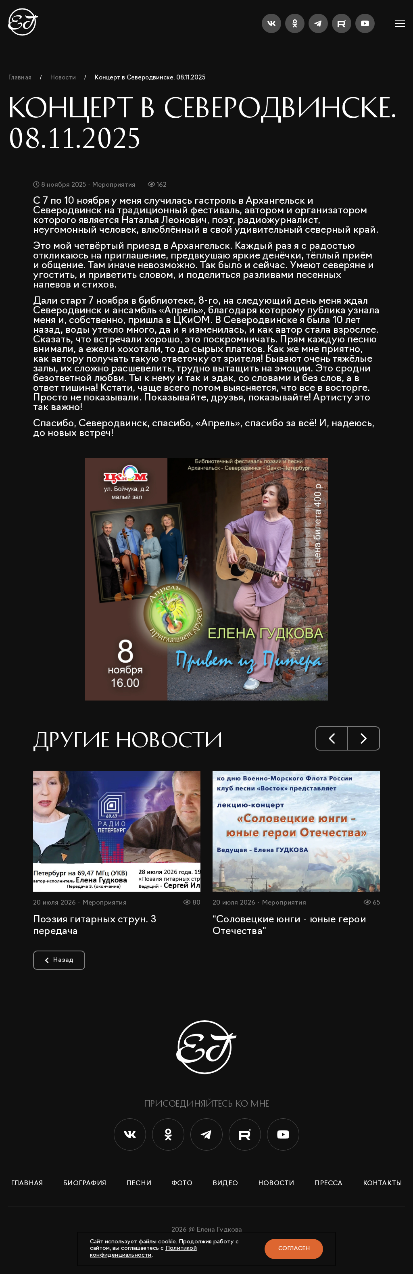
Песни (138, 1183)
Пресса (328, 1183)
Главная (27, 1183)
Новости (276, 1183)
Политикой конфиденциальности (143, 1251)
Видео (225, 1183)
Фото (181, 1183)
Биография (84, 1183)
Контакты (383, 1183)
